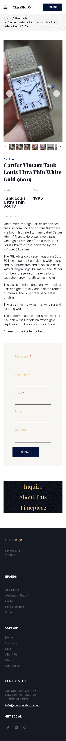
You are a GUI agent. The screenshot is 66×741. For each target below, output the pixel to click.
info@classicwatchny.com (22, 705)
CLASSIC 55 (22, 7)
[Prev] (6, 147)
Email (19, 393)
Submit (26, 452)
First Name (23, 356)
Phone (19, 411)
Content (20, 430)
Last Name (22, 375)
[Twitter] (8, 727)
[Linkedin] (16, 727)
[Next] (60, 147)
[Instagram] (24, 727)
